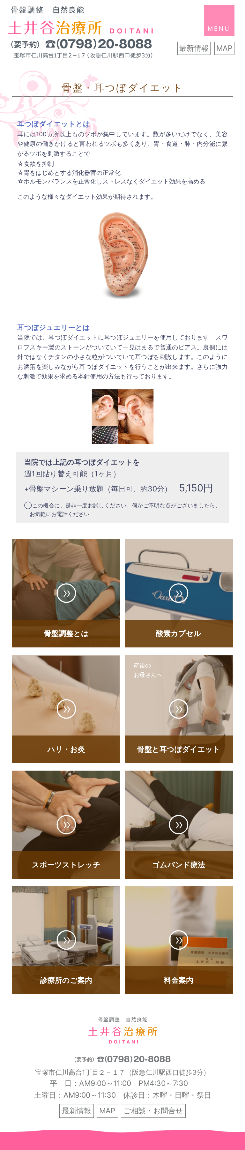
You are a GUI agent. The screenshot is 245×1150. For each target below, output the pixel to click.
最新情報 (194, 48)
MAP (224, 48)
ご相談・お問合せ (153, 1110)
